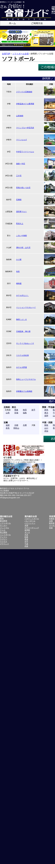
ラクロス (3, 542)
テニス (2, 530)
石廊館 (18, 200)
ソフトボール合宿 (20, 54)
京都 (16, 425)
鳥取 (46, 425)
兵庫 (25, 425)
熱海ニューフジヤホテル (26, 379)
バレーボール (30, 521)
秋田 (25, 410)
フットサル (4, 528)
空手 (26, 542)
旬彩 (18, 271)
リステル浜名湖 (22, 355)
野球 (2, 519)
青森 (16, 410)
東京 (46, 413)
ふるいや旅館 (21, 236)
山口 (46, 428)
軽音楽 (51, 523)
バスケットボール (32, 519)
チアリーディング (32, 528)
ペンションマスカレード (26, 307)
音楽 (51, 528)
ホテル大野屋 (21, 367)
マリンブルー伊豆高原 (25, 128)
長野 (46, 416)
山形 (8, 413)
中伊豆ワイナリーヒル (25, 152)
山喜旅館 (19, 116)
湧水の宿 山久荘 (23, 247)
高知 (46, 431)
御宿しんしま (21, 319)
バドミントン (30, 523)
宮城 (16, 413)
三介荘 (18, 176)
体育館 (27, 530)
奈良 (8, 428)
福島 (25, 413)
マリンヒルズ (21, 140)
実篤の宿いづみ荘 (23, 188)
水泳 (26, 535)
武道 (26, 546)
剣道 (26, 537)
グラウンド (4, 544)
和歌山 (16, 428)
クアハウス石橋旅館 (24, 92)
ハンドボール (5, 535)
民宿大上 (19, 224)
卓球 (26, 525)
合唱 (51, 521)
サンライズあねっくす (25, 343)
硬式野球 (3, 521)
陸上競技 (3, 532)
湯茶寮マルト (21, 212)
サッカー (3, 525)
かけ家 (18, 259)
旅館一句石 (20, 164)
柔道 (26, 539)
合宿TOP (6, 54)
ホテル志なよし (22, 295)
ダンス (27, 532)
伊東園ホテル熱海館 (24, 391)
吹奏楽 (51, 519)
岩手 (33, 410)
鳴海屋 (18, 283)
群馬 (46, 410)
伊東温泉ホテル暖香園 (25, 104)
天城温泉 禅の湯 (23, 331)
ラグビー (3, 539)
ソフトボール (5, 523)
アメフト (3, 537)
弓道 (26, 544)
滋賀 (8, 425)
